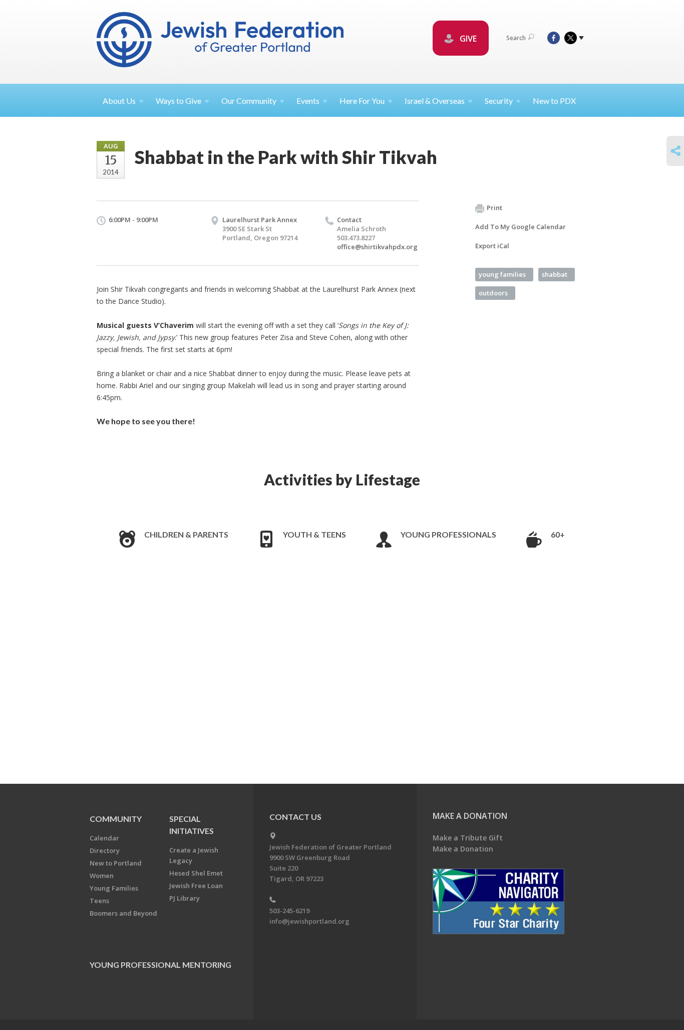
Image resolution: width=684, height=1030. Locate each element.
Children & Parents (186, 534)
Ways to (178, 100)
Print (494, 207)
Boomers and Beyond (123, 913)
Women (102, 875)
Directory (105, 850)
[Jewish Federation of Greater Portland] (221, 41)
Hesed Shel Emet (196, 873)
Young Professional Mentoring (160, 964)
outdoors (493, 292)
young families (502, 274)
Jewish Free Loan (196, 885)
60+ (558, 534)
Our (248, 100)
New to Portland (116, 863)
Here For (362, 100)
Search (516, 38)
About (119, 100)
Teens (99, 900)
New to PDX (554, 100)
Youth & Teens (314, 534)
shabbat (554, 274)
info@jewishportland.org (309, 921)
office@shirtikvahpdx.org (377, 246)
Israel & (435, 100)
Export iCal (492, 245)
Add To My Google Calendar (520, 226)
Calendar (104, 837)
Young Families (114, 888)
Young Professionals (448, 534)
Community (116, 818)
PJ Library (184, 898)
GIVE (467, 39)
